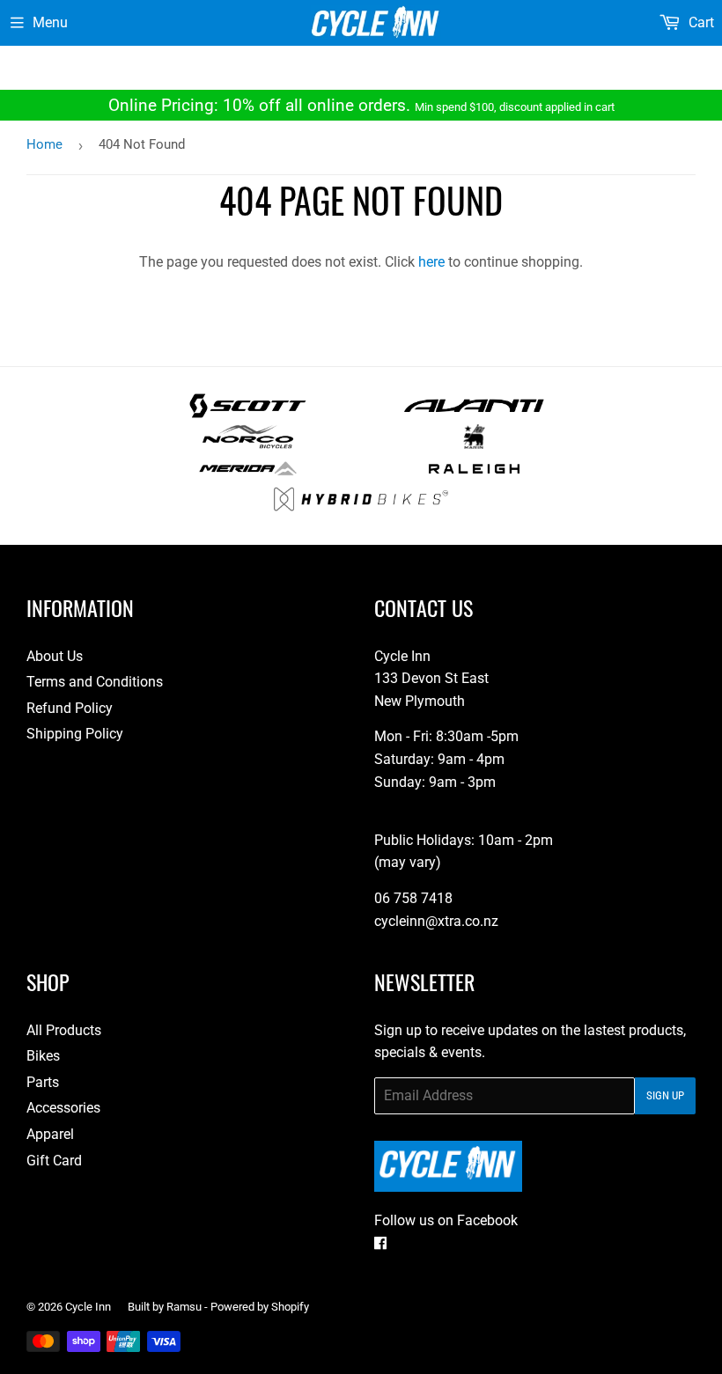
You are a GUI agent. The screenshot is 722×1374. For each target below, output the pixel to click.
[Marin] (474, 444)
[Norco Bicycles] (248, 444)
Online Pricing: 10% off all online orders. (361, 105)
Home (44, 144)
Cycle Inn (88, 1306)
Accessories (63, 1107)
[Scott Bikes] (247, 413)
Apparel (50, 1134)
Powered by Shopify (259, 1306)
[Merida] (248, 475)
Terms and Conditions (94, 681)
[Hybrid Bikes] (361, 506)
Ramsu (184, 1306)
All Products (63, 1030)
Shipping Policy (74, 733)
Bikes (43, 1055)
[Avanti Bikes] (474, 413)
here (431, 261)
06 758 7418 (413, 898)
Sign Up (665, 1095)
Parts (42, 1082)
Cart (699, 22)
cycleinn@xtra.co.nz (436, 921)
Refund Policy (69, 708)
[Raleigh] (474, 475)
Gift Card (54, 1160)
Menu (50, 22)
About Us (54, 656)
